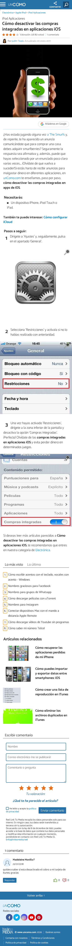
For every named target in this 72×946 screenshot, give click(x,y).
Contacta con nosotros (17, 938)
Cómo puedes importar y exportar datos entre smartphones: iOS (51, 674)
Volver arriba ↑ (36, 895)
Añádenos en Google (55, 124)
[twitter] (16, 917)
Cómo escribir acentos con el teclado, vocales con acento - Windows (38, 577)
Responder (9, 880)
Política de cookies (39, 942)
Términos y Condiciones (42, 938)
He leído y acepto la (21, 810)
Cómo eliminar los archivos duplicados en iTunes (51, 715)
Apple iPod (20, 13)
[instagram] (24, 917)
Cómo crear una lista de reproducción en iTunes (51, 692)
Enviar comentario (52, 810)
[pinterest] (39, 917)
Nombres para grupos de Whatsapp (29, 592)
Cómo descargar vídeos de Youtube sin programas (38, 622)
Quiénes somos (52, 932)
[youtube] (31, 917)
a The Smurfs (55, 134)
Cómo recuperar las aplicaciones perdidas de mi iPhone (50, 653)
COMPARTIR (55, 7)
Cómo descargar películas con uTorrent (32, 598)
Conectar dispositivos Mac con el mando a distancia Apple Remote (33, 613)
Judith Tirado (18, 41)
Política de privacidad (16, 942)
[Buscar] (66, 4)
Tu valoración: (35, 794)
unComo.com (12, 178)
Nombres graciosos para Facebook (29, 586)
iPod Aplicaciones (37, 13)
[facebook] (9, 917)
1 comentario (53, 34)
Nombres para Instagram (23, 604)
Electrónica (7, 13)
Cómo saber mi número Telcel (26, 628)
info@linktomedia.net (16, 840)
